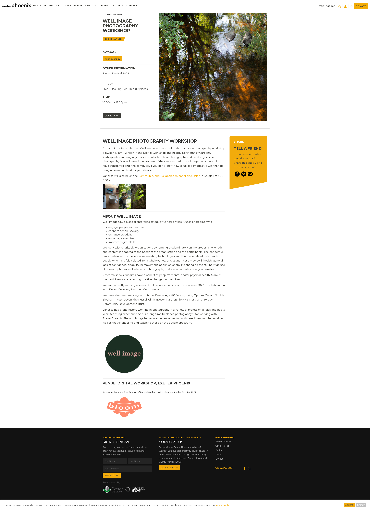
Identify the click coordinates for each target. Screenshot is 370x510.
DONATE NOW (169, 467)
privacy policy (223, 505)
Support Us (107, 5)
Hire (120, 5)
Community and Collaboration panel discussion (169, 176)
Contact (131, 5)
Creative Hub (73, 5)
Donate (361, 6)
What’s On (39, 5)
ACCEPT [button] (349, 505)
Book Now (112, 115)
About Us (91, 5)
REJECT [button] (361, 505)
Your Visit (55, 5)
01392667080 (327, 6)
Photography (112, 59)
